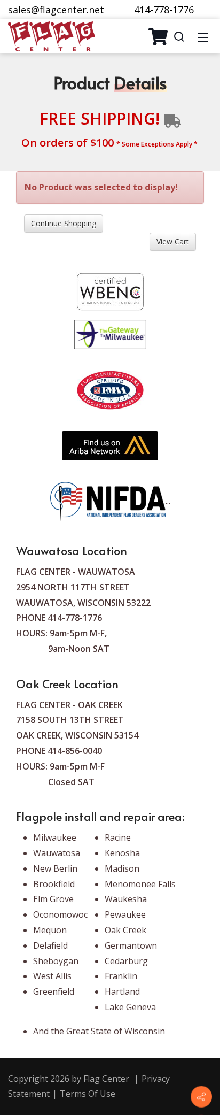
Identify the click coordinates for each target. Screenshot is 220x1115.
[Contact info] (201, 1097)
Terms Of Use (87, 1093)
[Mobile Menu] (203, 36)
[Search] (179, 36)
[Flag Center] (51, 35)
